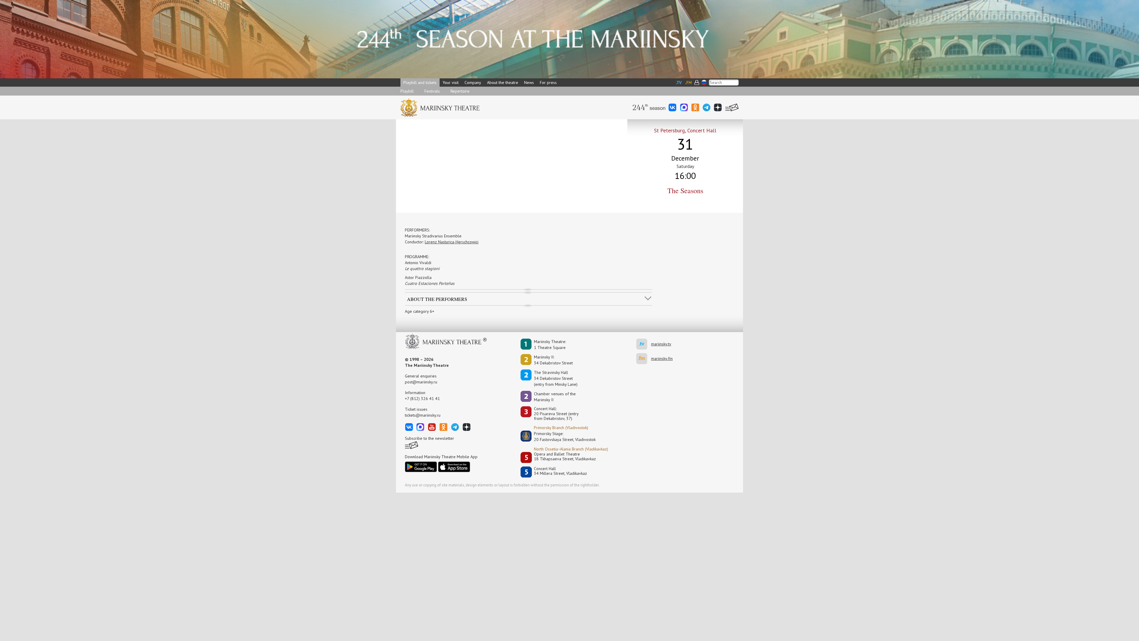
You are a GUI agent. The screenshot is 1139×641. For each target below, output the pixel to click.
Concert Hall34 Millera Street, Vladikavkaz (560, 471)
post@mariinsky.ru (421, 382)
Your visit (451, 82)
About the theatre (502, 82)
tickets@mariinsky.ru (422, 415)
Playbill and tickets (420, 82)
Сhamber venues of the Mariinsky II (555, 396)
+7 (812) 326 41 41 (422, 398)
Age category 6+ (419, 311)
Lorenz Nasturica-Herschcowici (451, 242)
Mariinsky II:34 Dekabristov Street (553, 360)
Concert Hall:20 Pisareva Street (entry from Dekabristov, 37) (556, 413)
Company (472, 82)
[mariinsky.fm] (643, 358)
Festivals (432, 91)
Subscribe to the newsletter (429, 438)
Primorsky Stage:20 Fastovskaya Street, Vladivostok (560, 436)
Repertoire (460, 91)
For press (548, 82)
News (529, 82)
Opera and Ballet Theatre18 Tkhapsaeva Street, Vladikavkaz (565, 456)
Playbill (407, 91)
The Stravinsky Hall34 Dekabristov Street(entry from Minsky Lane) (556, 378)
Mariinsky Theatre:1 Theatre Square (550, 344)
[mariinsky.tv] (643, 344)
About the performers (437, 299)
